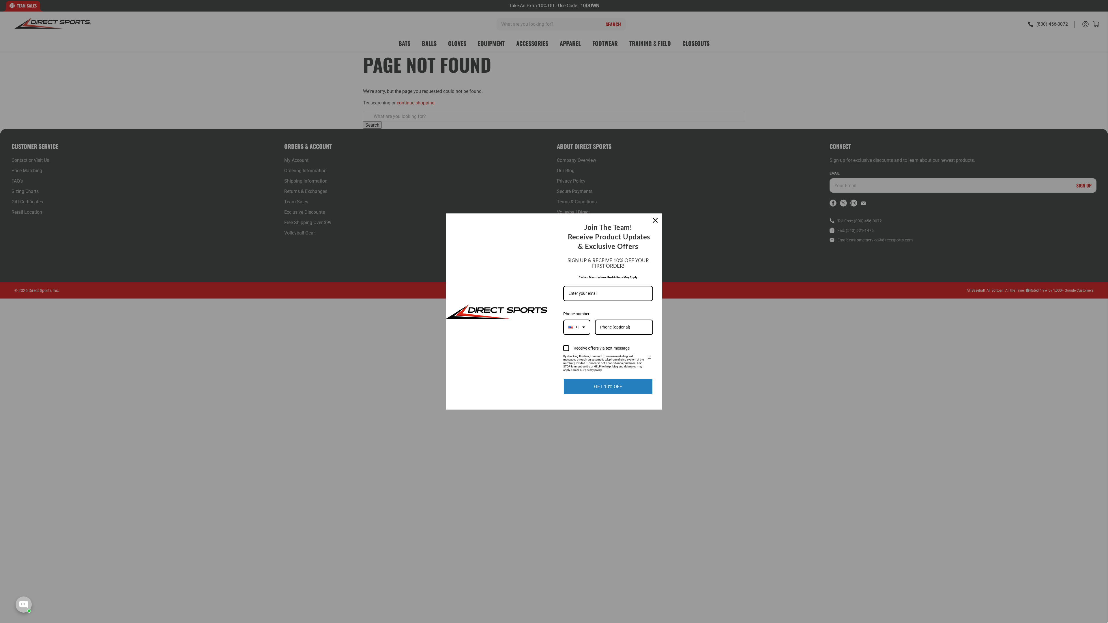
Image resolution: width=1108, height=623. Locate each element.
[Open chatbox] (24, 604)
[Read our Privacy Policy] (649, 357)
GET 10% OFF (608, 386)
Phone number (576, 314)
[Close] (655, 220)
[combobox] (576, 327)
